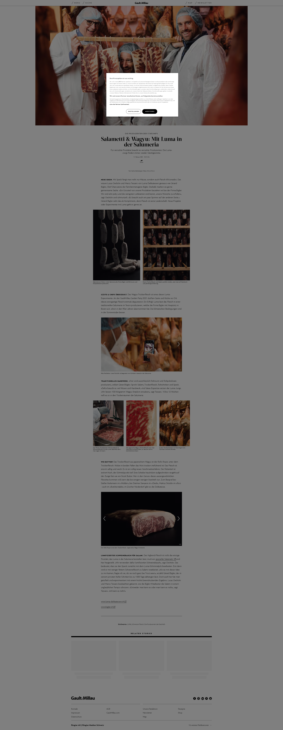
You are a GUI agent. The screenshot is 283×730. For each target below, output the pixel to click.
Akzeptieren (149, 111)
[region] (142, 95)
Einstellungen (133, 111)
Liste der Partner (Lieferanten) (119, 104)
